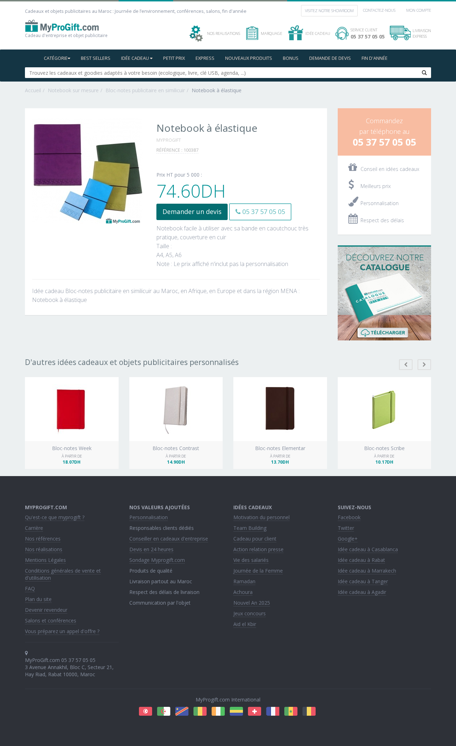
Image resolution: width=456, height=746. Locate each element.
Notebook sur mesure (73, 90)
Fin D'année (375, 58)
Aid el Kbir (244, 624)
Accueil (33, 90)
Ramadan (244, 581)
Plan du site (38, 599)
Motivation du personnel (261, 517)
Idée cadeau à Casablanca (368, 549)
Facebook (349, 517)
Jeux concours (249, 613)
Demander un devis (192, 211)
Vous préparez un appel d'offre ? (62, 631)
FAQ (30, 588)
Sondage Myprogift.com (157, 560)
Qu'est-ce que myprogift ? (54, 517)
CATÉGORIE (56, 58)
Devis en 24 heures (151, 549)
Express (205, 58)
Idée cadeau (135, 58)
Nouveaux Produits (248, 58)
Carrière (34, 528)
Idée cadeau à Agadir (362, 592)
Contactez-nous (379, 10)
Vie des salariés (251, 560)
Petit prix (174, 58)
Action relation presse (258, 549)
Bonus (291, 58)
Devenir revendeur (46, 609)
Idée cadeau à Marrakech (367, 570)
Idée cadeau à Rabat (361, 560)
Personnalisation (148, 517)
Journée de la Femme (258, 570)
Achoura (243, 592)
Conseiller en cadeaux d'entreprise (168, 538)
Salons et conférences (50, 620)
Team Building (249, 528)
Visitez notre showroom (329, 10)
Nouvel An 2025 (251, 602)
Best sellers (95, 58)
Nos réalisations (43, 549)
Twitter (346, 528)
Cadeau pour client (254, 538)
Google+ (348, 538)
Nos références (43, 538)
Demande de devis (330, 58)
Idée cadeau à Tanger (363, 581)
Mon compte (418, 10)
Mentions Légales (45, 560)
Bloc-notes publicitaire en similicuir (145, 90)
